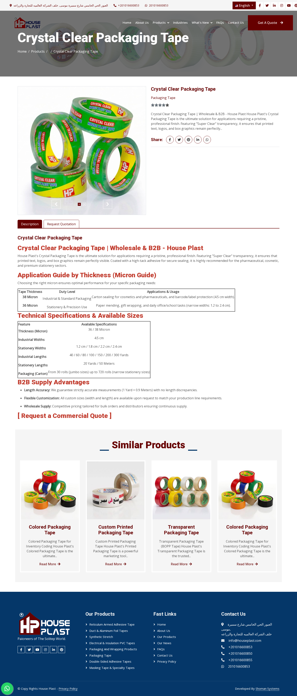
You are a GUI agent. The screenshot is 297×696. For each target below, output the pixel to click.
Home (127, 22)
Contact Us (236, 22)
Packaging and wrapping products (113, 649)
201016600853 (158, 5)
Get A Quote (267, 22)
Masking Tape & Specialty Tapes (112, 668)
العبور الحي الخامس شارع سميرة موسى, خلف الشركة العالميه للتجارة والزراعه (61, 5)
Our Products (166, 637)
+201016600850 (240, 653)
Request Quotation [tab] (61, 224)
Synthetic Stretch (101, 637)
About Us (142, 22)
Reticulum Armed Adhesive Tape (112, 624)
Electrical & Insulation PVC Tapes (112, 643)
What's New (200, 22)
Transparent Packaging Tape (181, 530)
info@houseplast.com (245, 640)
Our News (164, 643)
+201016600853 (128, 5)
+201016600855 (240, 660)
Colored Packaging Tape (50, 530)
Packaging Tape (163, 98)
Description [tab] (30, 224)
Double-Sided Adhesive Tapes (110, 661)
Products (159, 22)
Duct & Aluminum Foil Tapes (108, 631)
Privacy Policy (166, 661)
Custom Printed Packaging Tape (115, 530)
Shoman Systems (267, 688)
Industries (180, 22)
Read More (47, 564)
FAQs (220, 22)
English (244, 5)
